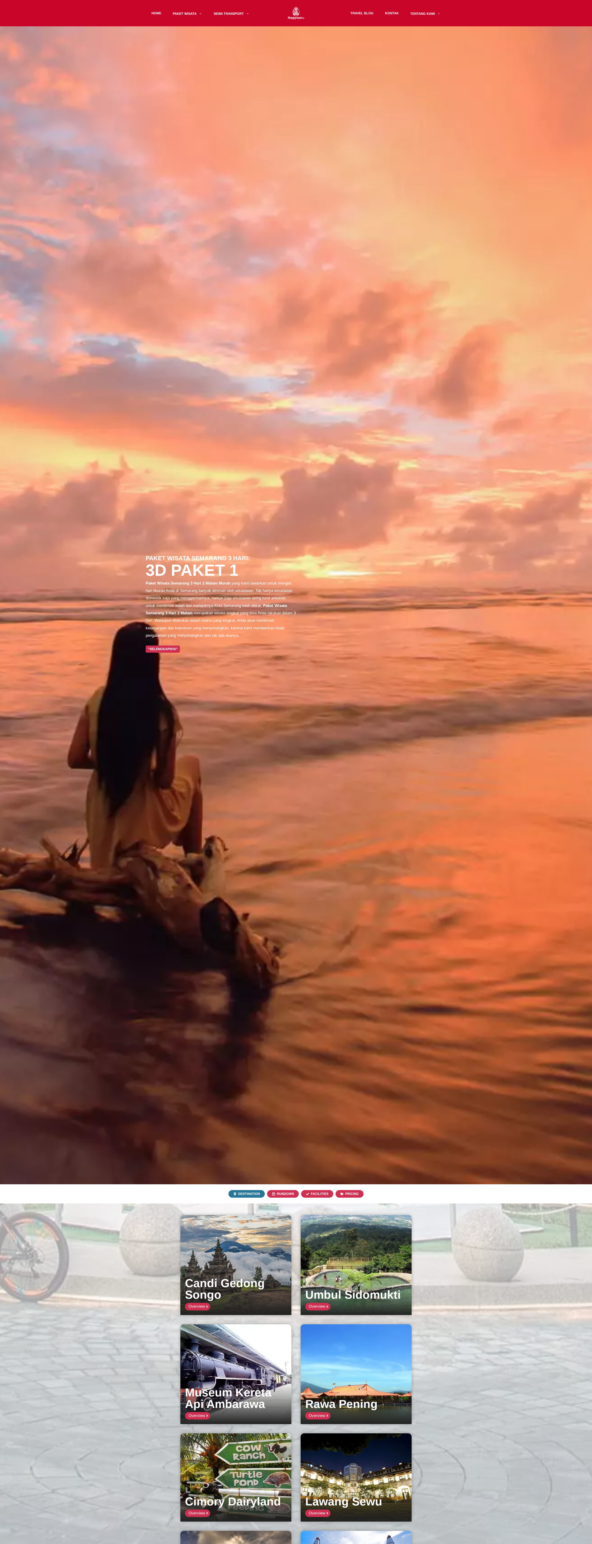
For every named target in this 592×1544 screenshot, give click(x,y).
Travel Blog (361, 13)
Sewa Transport (229, 13)
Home (156, 13)
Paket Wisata (185, 13)
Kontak (392, 13)
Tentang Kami (422, 13)
